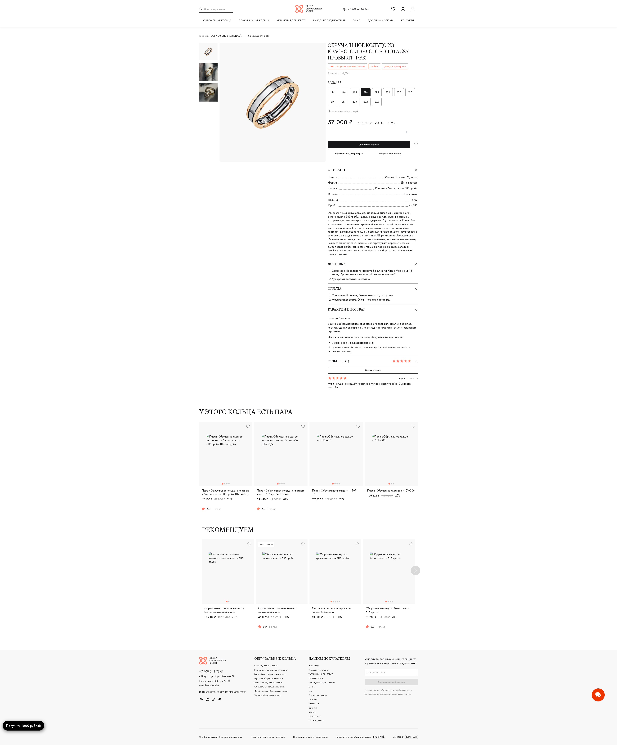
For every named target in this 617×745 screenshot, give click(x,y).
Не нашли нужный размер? (343, 111)
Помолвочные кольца (254, 20)
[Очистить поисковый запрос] (231, 9)
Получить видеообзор (390, 153)
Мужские (412, 177)
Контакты (407, 20)
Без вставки (410, 194)
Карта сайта (314, 716)
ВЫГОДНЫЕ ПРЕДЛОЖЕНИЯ (329, 20)
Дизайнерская (409, 182)
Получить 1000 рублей (23, 725)
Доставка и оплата (380, 20)
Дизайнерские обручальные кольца (271, 691)
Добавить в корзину (369, 144)
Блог (310, 691)
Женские (390, 177)
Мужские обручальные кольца (268, 678)
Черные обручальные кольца (267, 695)
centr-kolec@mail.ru (209, 685)
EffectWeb (379, 737)
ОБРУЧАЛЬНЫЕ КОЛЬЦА (217, 20)
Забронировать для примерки (348, 153)
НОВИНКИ (313, 665)
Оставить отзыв (372, 370)
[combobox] (216, 9)
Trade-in (312, 711)
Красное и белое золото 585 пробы (396, 188)
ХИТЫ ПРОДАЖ (315, 678)
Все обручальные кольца (265, 665)
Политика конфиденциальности (310, 737)
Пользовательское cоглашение (268, 737)
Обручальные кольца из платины (269, 686)
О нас (356, 20)
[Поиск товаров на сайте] (216, 9)
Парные (400, 177)
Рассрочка (313, 703)
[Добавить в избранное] (416, 144)
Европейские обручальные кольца (270, 674)
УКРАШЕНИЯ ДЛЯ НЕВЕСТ (291, 20)
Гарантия (312, 707)
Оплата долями (315, 720)
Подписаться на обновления (391, 682)
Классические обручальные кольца (270, 669)
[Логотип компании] (308, 12)
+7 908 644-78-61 (359, 9)
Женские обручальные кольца (268, 682)
